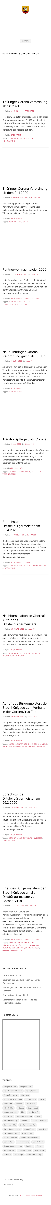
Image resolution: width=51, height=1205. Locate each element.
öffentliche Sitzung (34, 1154)
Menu (26, 41)
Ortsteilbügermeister (27, 1125)
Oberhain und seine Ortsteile (26, 23)
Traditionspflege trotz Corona (24, 439)
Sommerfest (8, 1142)
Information (16, 135)
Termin (26, 562)
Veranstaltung (31, 298)
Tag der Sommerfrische (13, 1146)
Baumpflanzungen (10, 1095)
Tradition (36, 472)
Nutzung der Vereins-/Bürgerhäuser (20, 948)
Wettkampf (19, 1154)
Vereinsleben (16, 468)
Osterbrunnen (27, 1133)
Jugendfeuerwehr (10, 1112)
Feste (42, 1099)
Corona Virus (15, 138)
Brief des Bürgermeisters (21, 943)
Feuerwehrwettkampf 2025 (15, 995)
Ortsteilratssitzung (11, 1133)
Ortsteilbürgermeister (34, 566)
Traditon (40, 1146)
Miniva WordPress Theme (31, 1195)
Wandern (7, 1154)
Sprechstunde (9, 568)
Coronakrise (29, 138)
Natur (38, 1116)
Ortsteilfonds (29, 1129)
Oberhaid (25, 1121)
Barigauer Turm (25, 1087)
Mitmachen (8, 1116)
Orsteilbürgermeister (13, 656)
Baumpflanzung (32, 1091)
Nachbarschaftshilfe (34, 653)
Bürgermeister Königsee (21, 744)
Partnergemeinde (10, 1138)
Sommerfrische (23, 1142)
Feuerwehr (8, 1104)
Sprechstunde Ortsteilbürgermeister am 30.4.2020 (21, 526)
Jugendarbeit (33, 1108)
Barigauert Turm (10, 1087)
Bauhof (12, 472)
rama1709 (29, 111)
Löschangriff (33, 1112)
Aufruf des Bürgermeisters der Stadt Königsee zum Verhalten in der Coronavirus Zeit (25, 707)
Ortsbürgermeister (32, 838)
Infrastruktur (8, 1108)
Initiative (21, 1108)
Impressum (7, 1184)
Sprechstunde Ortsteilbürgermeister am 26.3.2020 (21, 798)
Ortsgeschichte (10, 1125)
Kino (23, 1112)
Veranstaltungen (25, 1150)
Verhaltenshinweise (35, 747)
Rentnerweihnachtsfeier (14, 304)
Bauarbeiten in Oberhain (13, 1091)
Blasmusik (25, 1095)
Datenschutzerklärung (12, 1179)
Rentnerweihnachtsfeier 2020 (24, 269)
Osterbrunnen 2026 (11, 975)
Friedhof (19, 1104)
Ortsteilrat (29, 222)
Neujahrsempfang (10, 1121)
